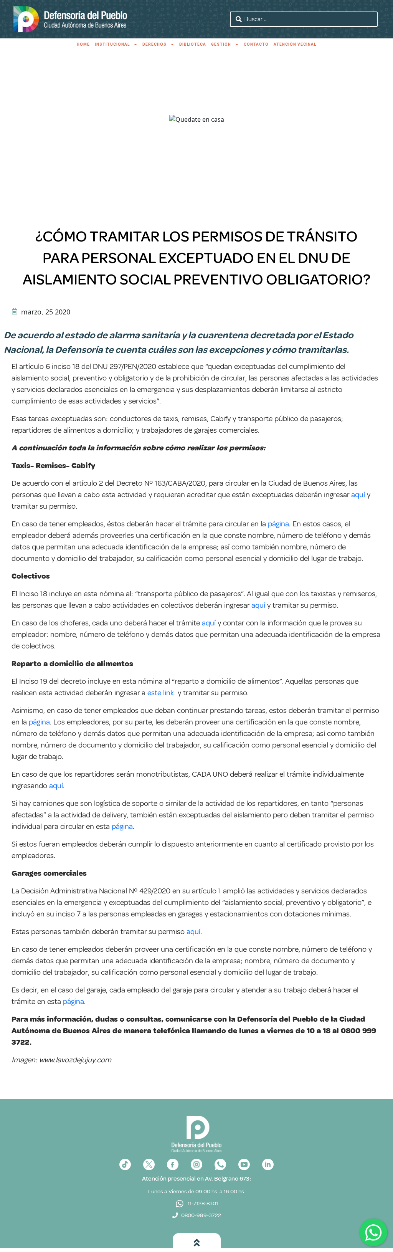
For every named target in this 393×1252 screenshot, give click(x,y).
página (278, 524)
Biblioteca (192, 44)
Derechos (154, 44)
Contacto (256, 44)
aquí (358, 494)
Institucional (112, 44)
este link (160, 693)
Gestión (221, 44)
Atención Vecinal (295, 44)
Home (83, 44)
